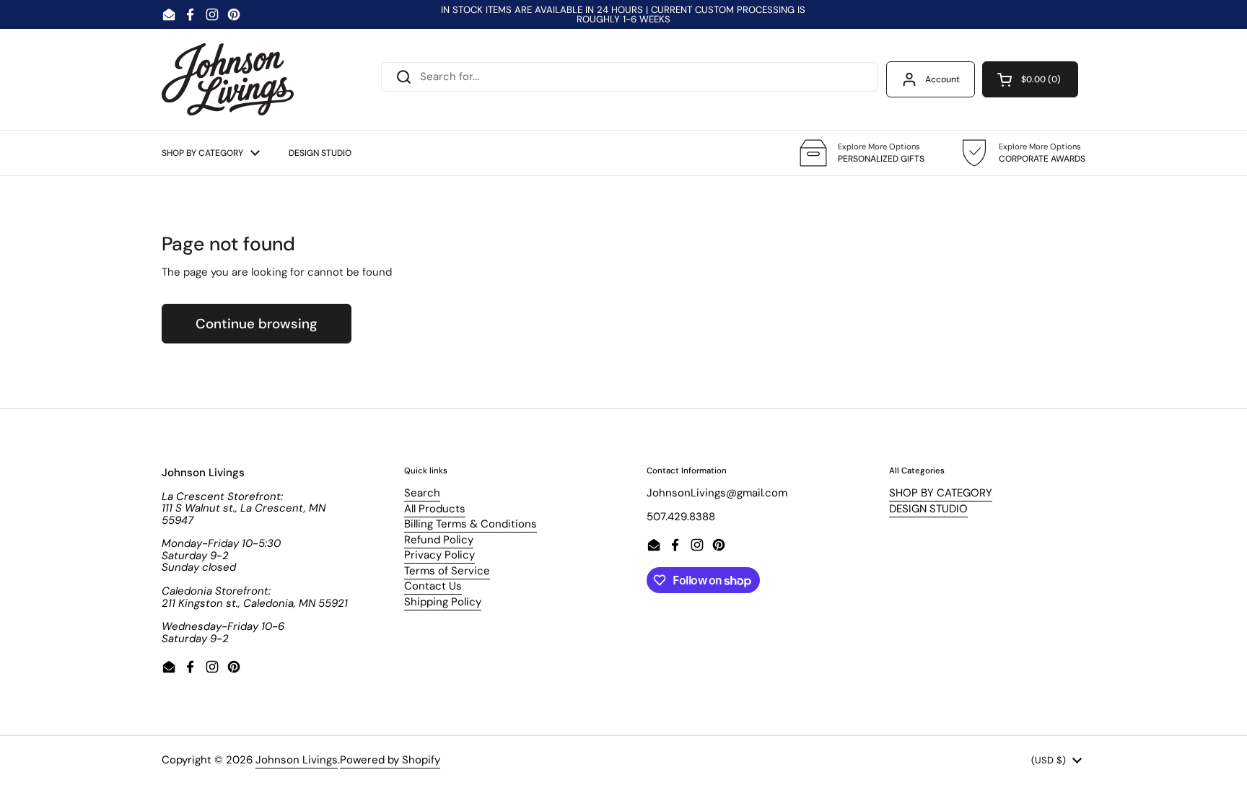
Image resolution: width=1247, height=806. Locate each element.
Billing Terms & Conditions (470, 524)
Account (942, 79)
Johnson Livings (296, 760)
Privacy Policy (439, 555)
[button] (1030, 79)
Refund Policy (438, 540)
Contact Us (433, 586)
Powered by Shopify (390, 760)
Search (422, 493)
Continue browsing (257, 324)
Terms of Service (447, 571)
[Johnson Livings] (228, 79)
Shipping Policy (442, 602)
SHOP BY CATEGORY (940, 493)
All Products (434, 508)
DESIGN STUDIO (928, 508)
